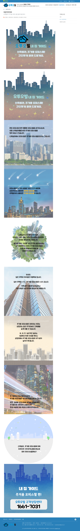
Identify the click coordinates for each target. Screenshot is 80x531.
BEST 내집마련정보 (63, 19)
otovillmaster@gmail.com (60, 524)
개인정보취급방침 (17, 519)
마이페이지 (72, 1)
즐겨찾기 (6, 1)
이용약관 (10, 519)
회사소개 (5, 519)
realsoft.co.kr (57, 528)
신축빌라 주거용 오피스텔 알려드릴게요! (14, 14)
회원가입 (65, 1)
